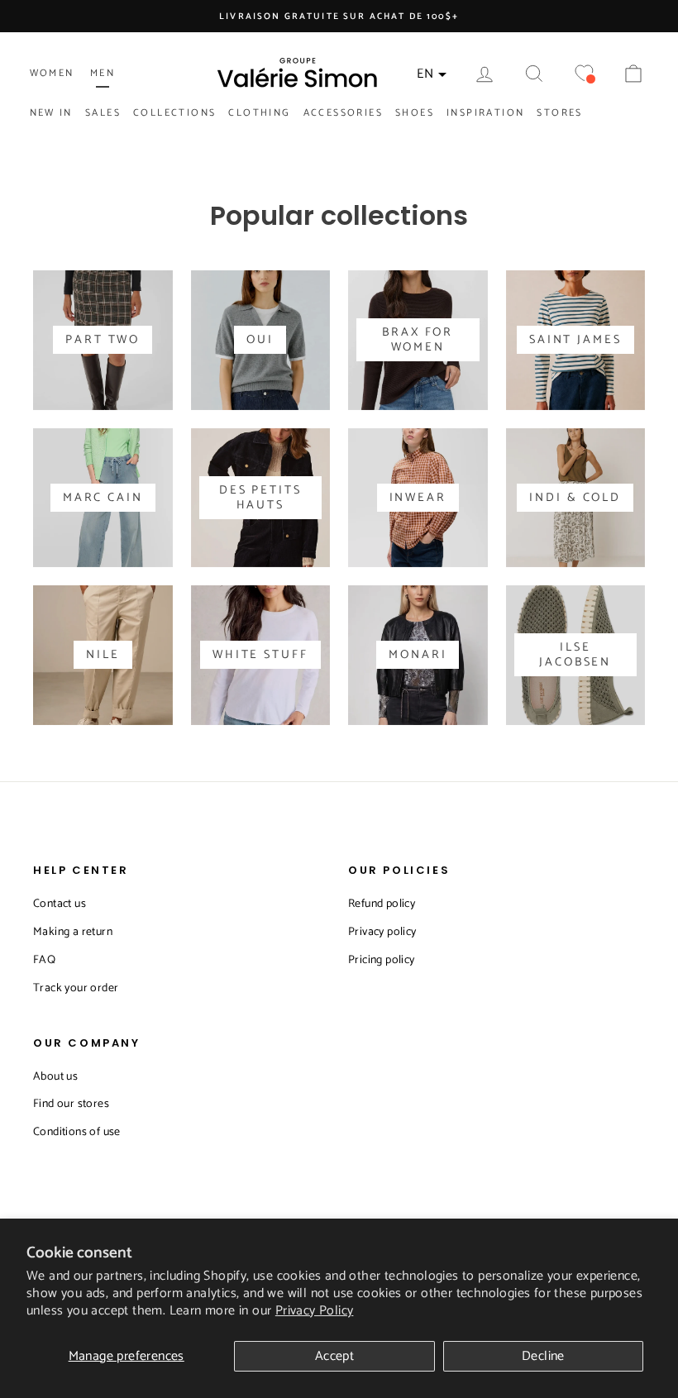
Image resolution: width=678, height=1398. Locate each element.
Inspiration (485, 113)
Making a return (72, 932)
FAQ (44, 960)
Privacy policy (382, 932)
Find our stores (71, 1104)
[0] (584, 74)
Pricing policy (381, 960)
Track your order (75, 988)
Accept (334, 1356)
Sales (103, 113)
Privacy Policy (314, 1311)
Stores (559, 113)
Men (102, 73)
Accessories (343, 113)
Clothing (259, 113)
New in (51, 113)
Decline (543, 1356)
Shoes (414, 113)
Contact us (59, 904)
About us (55, 1076)
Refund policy (381, 904)
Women (52, 73)
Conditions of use (77, 1132)
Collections (174, 113)
